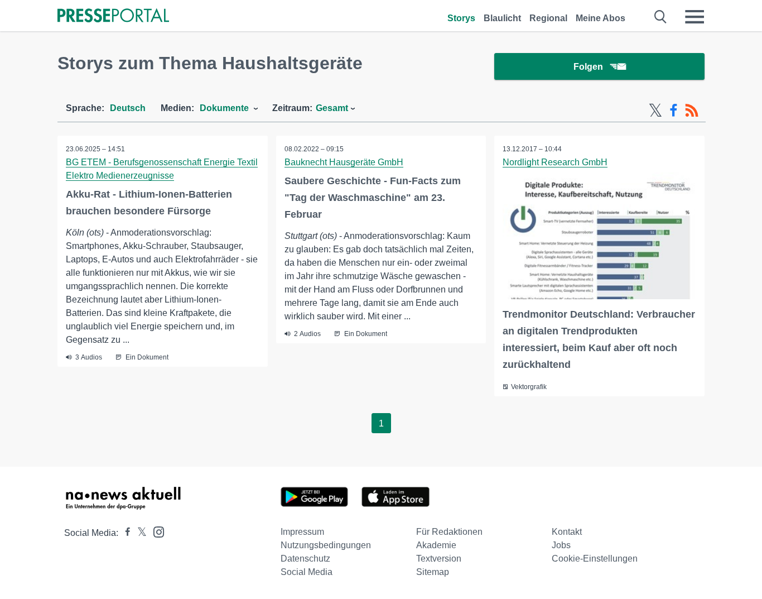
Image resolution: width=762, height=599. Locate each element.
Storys (461, 18)
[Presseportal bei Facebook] (124, 533)
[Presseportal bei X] (139, 533)
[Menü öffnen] (694, 17)
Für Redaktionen (449, 531)
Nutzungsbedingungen (326, 545)
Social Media (306, 572)
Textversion (438, 558)
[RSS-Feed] (691, 110)
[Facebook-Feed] (673, 110)
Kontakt (567, 531)
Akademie (436, 545)
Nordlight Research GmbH (555, 162)
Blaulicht (502, 18)
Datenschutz (305, 558)
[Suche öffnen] (661, 17)
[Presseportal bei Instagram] (155, 531)
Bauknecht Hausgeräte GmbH (343, 162)
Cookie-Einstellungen (595, 558)
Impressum (302, 531)
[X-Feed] (655, 110)
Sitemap (432, 572)
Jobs (561, 545)
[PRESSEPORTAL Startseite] (113, 16)
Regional (548, 18)
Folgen (588, 66)
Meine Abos (600, 18)
